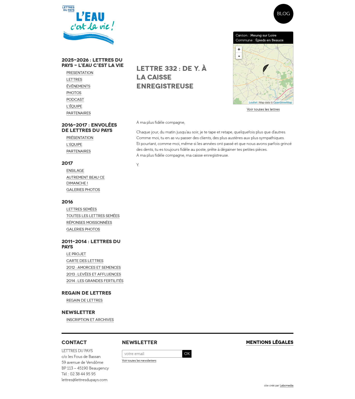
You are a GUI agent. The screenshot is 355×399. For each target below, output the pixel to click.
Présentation (79, 138)
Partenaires (78, 151)
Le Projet (76, 254)
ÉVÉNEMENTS (78, 86)
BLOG (283, 13)
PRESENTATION (79, 73)
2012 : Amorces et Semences (93, 267)
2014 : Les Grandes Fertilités (94, 281)
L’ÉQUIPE (74, 106)
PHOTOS (73, 93)
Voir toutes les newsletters (139, 360)
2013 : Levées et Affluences (93, 274)
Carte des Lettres (84, 261)
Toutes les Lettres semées (93, 216)
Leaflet (253, 102)
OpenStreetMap (282, 102)
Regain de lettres (84, 300)
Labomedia (286, 385)
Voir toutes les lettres (263, 109)
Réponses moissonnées (89, 222)
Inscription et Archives (90, 320)
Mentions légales (269, 342)
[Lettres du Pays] (93, 25)
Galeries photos (83, 190)
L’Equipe (74, 144)
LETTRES (74, 79)
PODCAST (75, 99)
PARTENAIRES (78, 113)
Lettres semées (81, 209)
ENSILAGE (75, 170)
